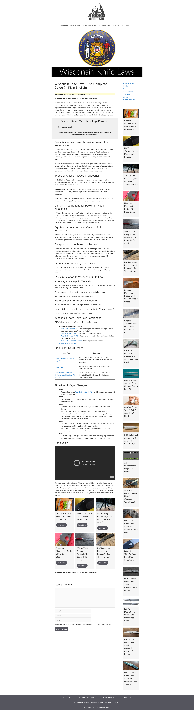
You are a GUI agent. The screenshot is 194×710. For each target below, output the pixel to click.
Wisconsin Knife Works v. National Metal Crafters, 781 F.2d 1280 (65, 375)
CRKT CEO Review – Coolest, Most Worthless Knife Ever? (131, 356)
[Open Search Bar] (133, 25)
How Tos (125, 86)
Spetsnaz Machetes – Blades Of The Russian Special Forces (131, 296)
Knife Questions (128, 92)
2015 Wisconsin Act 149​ (67, 343)
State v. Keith (60, 367)
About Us (66, 697)
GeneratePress (105, 707)
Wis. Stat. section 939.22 (70, 329)
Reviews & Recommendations (111, 25)
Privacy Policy (108, 697)
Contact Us (126, 697)
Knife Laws (126, 89)
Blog (127, 25)
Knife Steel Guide (89, 25)
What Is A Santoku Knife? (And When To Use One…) (64, 516)
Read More (61, 525)
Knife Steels (126, 94)
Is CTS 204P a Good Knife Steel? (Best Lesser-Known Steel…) (130, 678)
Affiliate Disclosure (86, 697)
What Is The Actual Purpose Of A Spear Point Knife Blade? (130, 327)
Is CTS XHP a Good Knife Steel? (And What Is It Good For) (131, 527)
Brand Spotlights (128, 83)
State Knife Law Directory (69, 25)
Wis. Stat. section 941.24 (70, 336)
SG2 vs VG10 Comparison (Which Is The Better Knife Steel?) (82, 554)
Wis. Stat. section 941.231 (70, 333)
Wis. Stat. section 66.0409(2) (71, 341)
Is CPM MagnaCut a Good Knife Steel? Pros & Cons (130, 615)
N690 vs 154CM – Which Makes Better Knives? (84, 516)
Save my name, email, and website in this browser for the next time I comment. (84, 624)
